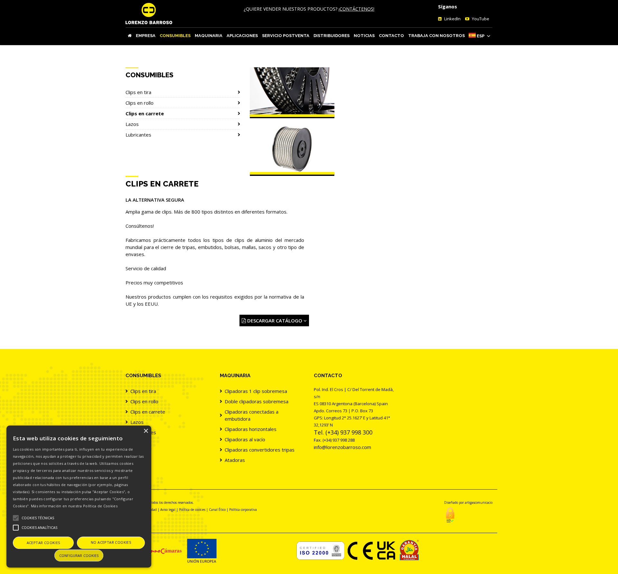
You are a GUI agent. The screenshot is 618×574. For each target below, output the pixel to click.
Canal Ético (217, 509)
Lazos (132, 124)
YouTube (480, 19)
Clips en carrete (145, 113)
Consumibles (175, 35)
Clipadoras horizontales (250, 429)
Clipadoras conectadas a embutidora (251, 415)
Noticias (364, 35)
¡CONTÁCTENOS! (356, 9)
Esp (480, 35)
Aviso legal (167, 509)
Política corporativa (243, 509)
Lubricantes (138, 134)
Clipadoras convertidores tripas (260, 449)
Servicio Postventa (285, 35)
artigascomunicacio (478, 502)
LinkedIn (452, 19)
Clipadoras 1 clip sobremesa (256, 391)
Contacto (391, 35)
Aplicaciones (242, 35)
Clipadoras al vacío (245, 439)
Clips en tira (138, 92)
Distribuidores (332, 35)
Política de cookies (192, 509)
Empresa (145, 35)
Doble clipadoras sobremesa (256, 401)
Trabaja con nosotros (436, 35)
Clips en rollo (140, 103)
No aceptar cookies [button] (111, 542)
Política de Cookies (100, 505)
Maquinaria (208, 35)
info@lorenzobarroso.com (342, 447)
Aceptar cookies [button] (43, 542)
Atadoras (235, 460)
